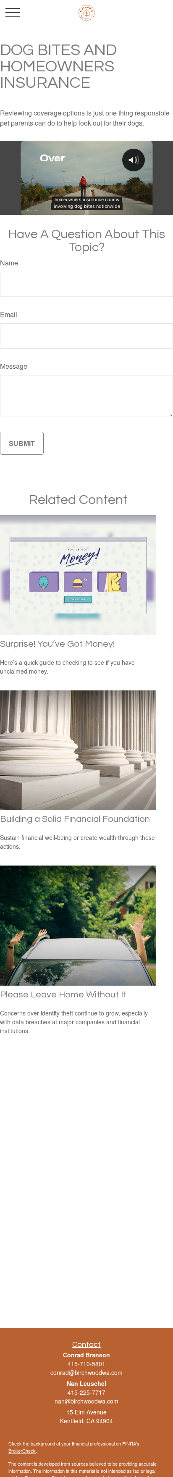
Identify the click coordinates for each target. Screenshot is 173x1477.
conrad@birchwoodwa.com (86, 1372)
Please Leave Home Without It (63, 995)
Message (13, 366)
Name (9, 263)
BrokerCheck (22, 1450)
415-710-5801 (86, 1363)
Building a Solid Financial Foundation (75, 819)
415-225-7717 (86, 1392)
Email (8, 314)
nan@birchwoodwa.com (86, 1401)
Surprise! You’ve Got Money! (57, 644)
